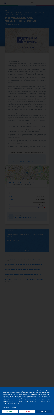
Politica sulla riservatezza (9, 407)
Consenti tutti (9, 411)
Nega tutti (27, 411)
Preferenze (44, 411)
